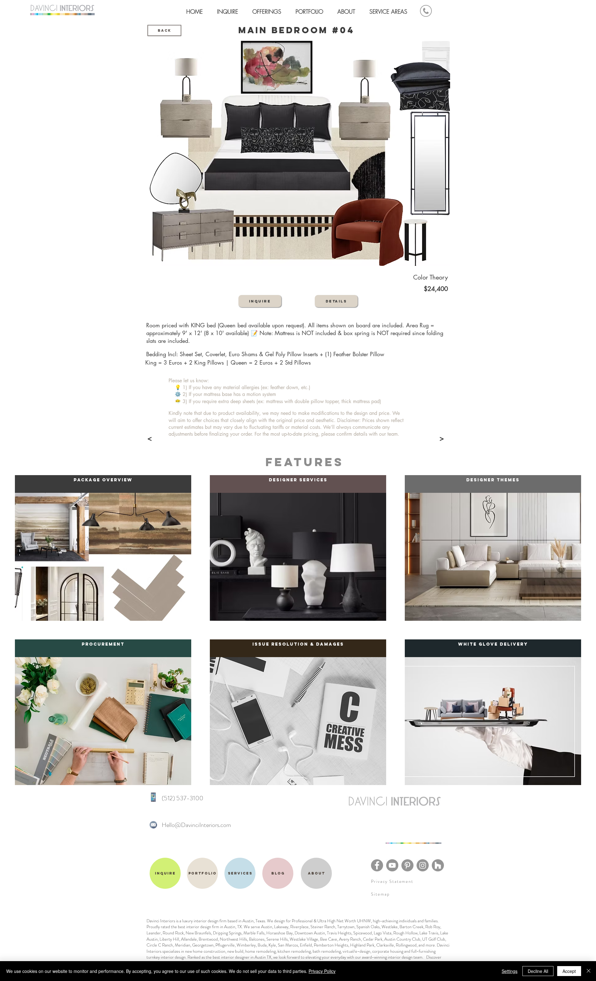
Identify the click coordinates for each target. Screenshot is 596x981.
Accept (569, 971)
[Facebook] (377, 865)
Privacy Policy (322, 971)
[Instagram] (423, 865)
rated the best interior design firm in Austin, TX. (202, 927)
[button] (311, 8)
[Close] (588, 971)
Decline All (538, 971)
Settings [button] (509, 971)
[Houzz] (438, 865)
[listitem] (103, 548)
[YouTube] (392, 865)
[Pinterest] (407, 865)
